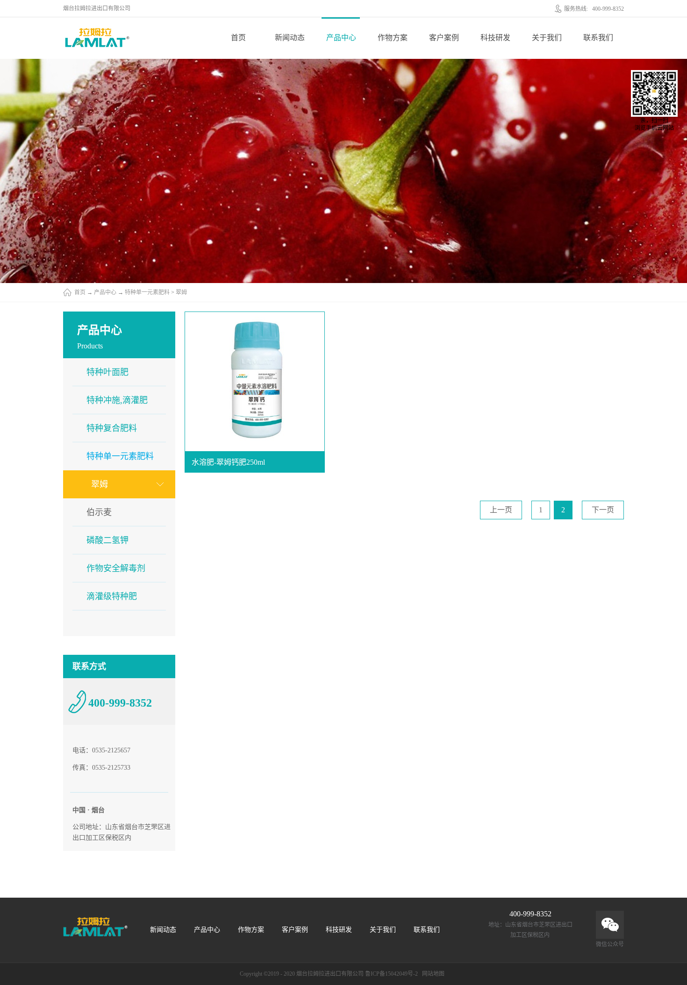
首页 (238, 38)
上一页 (501, 510)
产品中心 (105, 292)
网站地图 (431, 974)
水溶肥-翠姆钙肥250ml (228, 462)
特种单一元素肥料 (147, 292)
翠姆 (181, 292)
